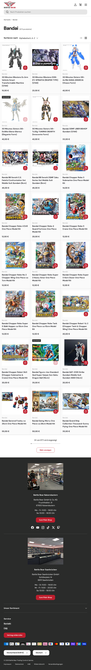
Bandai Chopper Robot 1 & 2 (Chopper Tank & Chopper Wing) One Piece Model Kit (75, 326)
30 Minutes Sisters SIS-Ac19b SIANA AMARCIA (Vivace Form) (74, 80)
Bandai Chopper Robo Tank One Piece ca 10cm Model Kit (44, 326)
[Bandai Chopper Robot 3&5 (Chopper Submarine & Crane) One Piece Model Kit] (15, 352)
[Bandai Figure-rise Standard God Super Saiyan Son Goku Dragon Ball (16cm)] (45, 352)
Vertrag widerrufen (14, 635)
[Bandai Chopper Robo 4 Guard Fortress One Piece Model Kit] (45, 206)
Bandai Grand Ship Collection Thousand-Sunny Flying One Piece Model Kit (76, 424)
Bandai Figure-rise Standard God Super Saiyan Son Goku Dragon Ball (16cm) (45, 375)
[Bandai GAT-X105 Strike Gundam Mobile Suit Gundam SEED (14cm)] (76, 352)
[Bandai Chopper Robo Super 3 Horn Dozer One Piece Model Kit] (76, 255)
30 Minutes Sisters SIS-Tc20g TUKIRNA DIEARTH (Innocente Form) (43, 131)
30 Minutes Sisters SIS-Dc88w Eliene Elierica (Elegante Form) (13, 131)
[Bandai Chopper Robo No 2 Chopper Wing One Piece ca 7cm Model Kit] (15, 255)
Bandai (15, 19)
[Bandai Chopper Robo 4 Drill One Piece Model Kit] (15, 206)
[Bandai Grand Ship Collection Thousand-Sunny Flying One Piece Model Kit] (76, 401)
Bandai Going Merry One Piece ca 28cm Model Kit (43, 422)
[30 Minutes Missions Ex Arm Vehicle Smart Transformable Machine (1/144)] (15, 57)
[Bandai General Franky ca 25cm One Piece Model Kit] (15, 401)
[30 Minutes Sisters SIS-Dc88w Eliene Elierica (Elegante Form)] (15, 109)
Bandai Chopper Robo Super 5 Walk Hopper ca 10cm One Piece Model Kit (15, 326)
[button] (80, 4)
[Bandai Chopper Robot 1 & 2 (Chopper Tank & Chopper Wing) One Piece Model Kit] (76, 304)
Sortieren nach (11, 38)
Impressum (7, 664)
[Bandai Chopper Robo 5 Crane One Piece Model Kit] (76, 206)
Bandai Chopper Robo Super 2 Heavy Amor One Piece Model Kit (45, 278)
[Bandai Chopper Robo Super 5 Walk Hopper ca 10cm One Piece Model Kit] (15, 304)
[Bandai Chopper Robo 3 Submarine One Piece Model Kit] (76, 158)
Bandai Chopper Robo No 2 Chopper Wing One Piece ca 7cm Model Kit (15, 278)
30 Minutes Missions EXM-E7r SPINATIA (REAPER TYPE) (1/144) (45, 80)
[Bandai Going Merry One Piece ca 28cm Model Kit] (45, 401)
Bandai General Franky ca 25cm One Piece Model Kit (14, 422)
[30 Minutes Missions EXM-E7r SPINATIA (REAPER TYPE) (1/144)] (45, 57)
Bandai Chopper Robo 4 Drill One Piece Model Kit (15, 227)
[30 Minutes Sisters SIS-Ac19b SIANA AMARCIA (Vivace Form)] (76, 57)
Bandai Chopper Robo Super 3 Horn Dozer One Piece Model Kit (76, 278)
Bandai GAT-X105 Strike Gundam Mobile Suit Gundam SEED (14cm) (73, 375)
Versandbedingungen (55, 664)
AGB (28, 664)
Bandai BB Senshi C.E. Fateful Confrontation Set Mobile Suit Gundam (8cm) (14, 180)
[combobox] (45, 12)
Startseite (7, 19)
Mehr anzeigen (45, 450)
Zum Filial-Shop (45, 520)
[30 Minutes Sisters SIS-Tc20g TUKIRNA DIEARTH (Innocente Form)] (45, 109)
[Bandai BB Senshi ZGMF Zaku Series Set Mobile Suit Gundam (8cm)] (45, 158)
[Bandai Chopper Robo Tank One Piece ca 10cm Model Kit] (45, 304)
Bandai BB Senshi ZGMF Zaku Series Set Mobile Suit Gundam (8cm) (45, 180)
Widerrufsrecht (39, 664)
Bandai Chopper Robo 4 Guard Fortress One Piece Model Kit (44, 229)
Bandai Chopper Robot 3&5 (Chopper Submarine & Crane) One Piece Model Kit (14, 375)
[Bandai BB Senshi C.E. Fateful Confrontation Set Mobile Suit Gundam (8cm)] (15, 158)
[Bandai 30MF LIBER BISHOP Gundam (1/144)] (76, 109)
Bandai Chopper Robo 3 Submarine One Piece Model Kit (76, 180)
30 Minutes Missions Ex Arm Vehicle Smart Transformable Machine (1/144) (15, 81)
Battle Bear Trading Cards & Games (21, 660)
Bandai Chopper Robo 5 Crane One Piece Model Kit (75, 227)
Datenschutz (19, 664)
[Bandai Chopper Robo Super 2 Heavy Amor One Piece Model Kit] (45, 255)
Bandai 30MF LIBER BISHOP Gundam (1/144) (75, 130)
